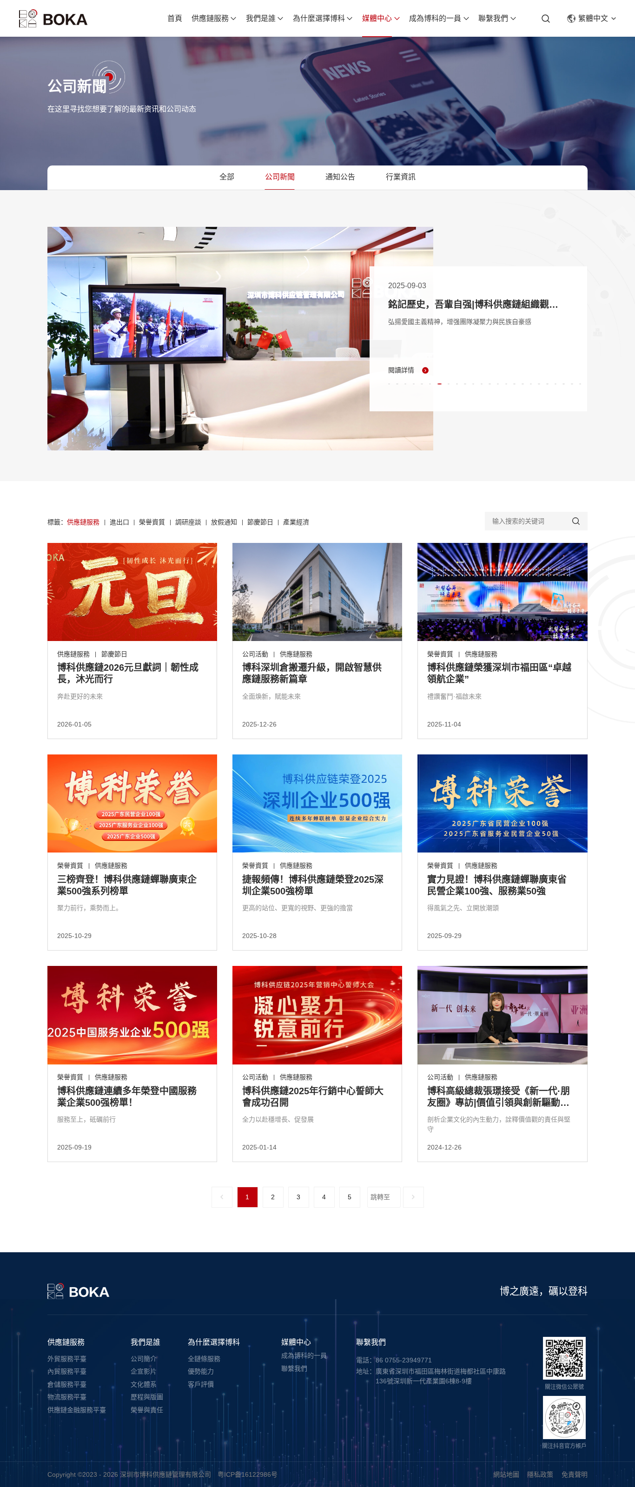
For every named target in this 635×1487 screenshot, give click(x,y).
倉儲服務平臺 (66, 1384)
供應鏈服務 (210, 18)
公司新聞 (280, 177)
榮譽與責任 (147, 1410)
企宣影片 (144, 1371)
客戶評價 (201, 1384)
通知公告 (340, 177)
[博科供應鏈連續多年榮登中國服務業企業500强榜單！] (132, 1015)
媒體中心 (377, 18)
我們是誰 (261, 18)
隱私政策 (540, 1474)
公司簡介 (144, 1358)
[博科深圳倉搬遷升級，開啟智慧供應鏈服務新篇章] (317, 592)
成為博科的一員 (435, 18)
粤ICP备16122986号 (248, 1474)
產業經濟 (296, 522)
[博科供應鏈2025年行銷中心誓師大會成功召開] (317, 1015)
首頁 (174, 18)
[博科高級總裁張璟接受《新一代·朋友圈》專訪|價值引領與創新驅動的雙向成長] (502, 1015)
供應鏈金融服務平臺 (76, 1410)
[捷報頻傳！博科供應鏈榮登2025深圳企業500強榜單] (317, 803)
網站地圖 (506, 1474)
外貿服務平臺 (66, 1358)
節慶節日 (260, 522)
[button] (389, 383)
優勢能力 (201, 1371)
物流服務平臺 (66, 1397)
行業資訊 (401, 177)
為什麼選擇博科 (319, 18)
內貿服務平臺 (66, 1371)
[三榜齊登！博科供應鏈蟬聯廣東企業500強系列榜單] (132, 803)
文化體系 (144, 1384)
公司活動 (255, 654)
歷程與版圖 (147, 1397)
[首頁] (53, 18)
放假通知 (224, 522)
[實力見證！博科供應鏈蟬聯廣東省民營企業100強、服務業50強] (502, 803)
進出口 (119, 522)
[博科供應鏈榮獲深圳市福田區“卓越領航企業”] (502, 592)
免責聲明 (575, 1474)
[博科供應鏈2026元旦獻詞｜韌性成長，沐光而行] (132, 592)
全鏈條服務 (204, 1358)
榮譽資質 (152, 522)
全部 (226, 177)
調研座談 (188, 522)
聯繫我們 (493, 18)
